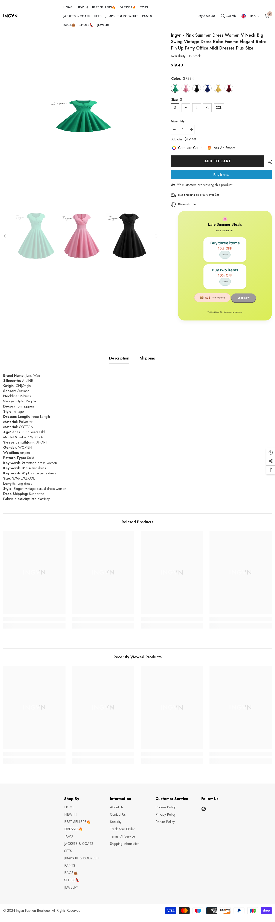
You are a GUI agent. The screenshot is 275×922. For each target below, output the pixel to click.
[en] (243, 16)
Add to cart (217, 161)
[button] (4, 236)
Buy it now (221, 175)
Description (119, 358)
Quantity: (178, 121)
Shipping (147, 358)
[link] (34, 619)
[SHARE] (268, 162)
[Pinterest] (204, 809)
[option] (80, 116)
